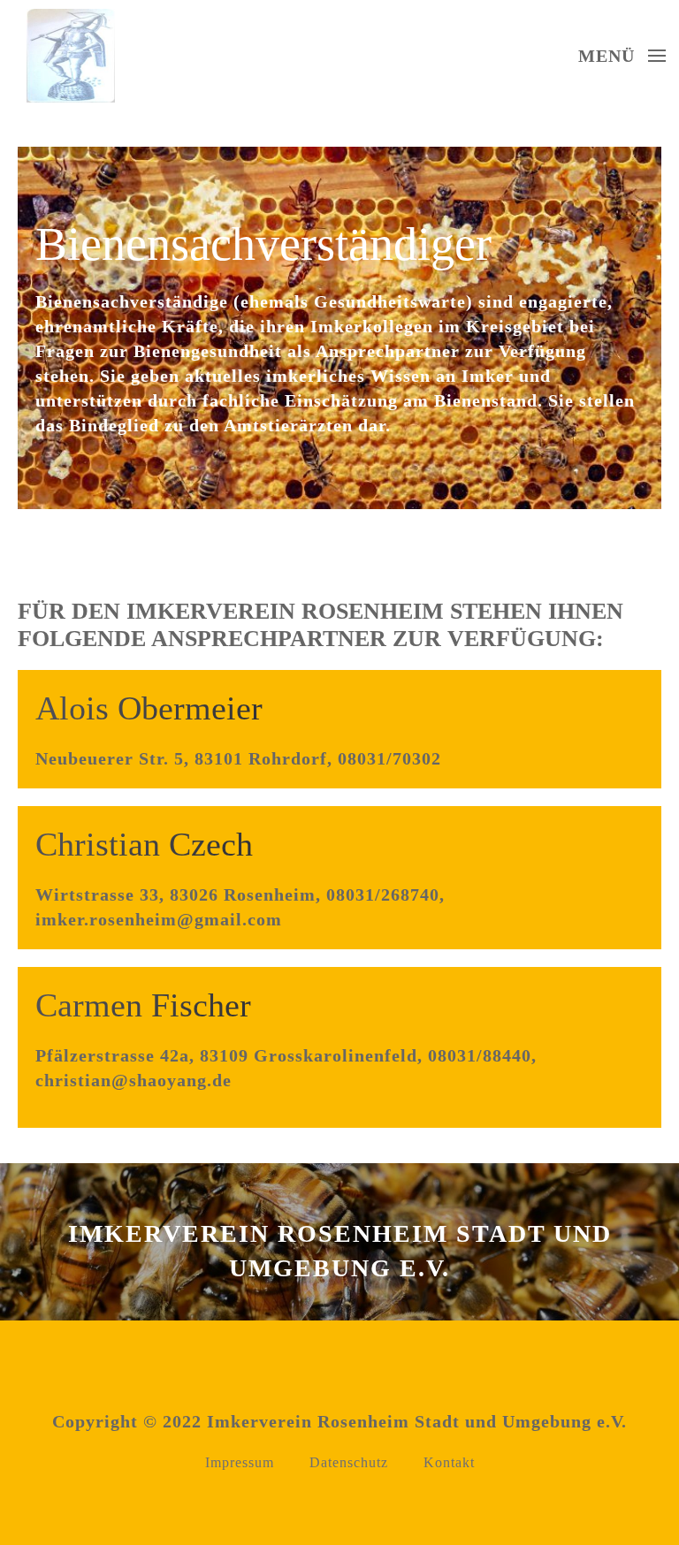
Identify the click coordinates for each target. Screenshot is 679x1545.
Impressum (239, 1462)
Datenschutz (348, 1462)
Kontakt (449, 1462)
